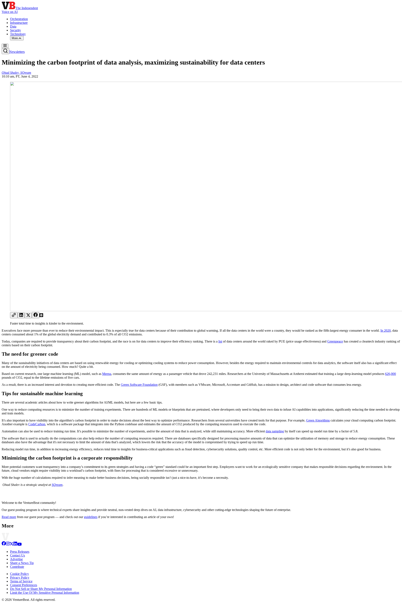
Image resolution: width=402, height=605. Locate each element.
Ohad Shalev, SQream (16, 72)
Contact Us (17, 555)
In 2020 (385, 330)
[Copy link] (14, 315)
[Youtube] (19, 544)
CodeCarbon (36, 424)
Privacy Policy (19, 577)
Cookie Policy (19, 574)
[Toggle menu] (5, 46)
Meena (106, 374)
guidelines (90, 517)
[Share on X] (28, 315)
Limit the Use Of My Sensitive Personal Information (44, 592)
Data (13, 26)
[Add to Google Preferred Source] (41, 316)
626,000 (390, 374)
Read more (9, 517)
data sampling (275, 431)
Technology (18, 34)
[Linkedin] (15, 544)
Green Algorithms (318, 420)
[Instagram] (8, 544)
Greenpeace (335, 341)
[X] (11, 544)
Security (15, 30)
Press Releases (19, 551)
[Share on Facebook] (35, 315)
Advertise (16, 559)
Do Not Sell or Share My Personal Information (41, 589)
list (220, 341)
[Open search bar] (5, 51)
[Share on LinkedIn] (21, 315)
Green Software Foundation (139, 384)
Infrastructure (19, 22)
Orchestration (19, 19)
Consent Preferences (23, 585)
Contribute (17, 566)
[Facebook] (4, 544)
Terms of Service (21, 581)
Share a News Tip (22, 563)
